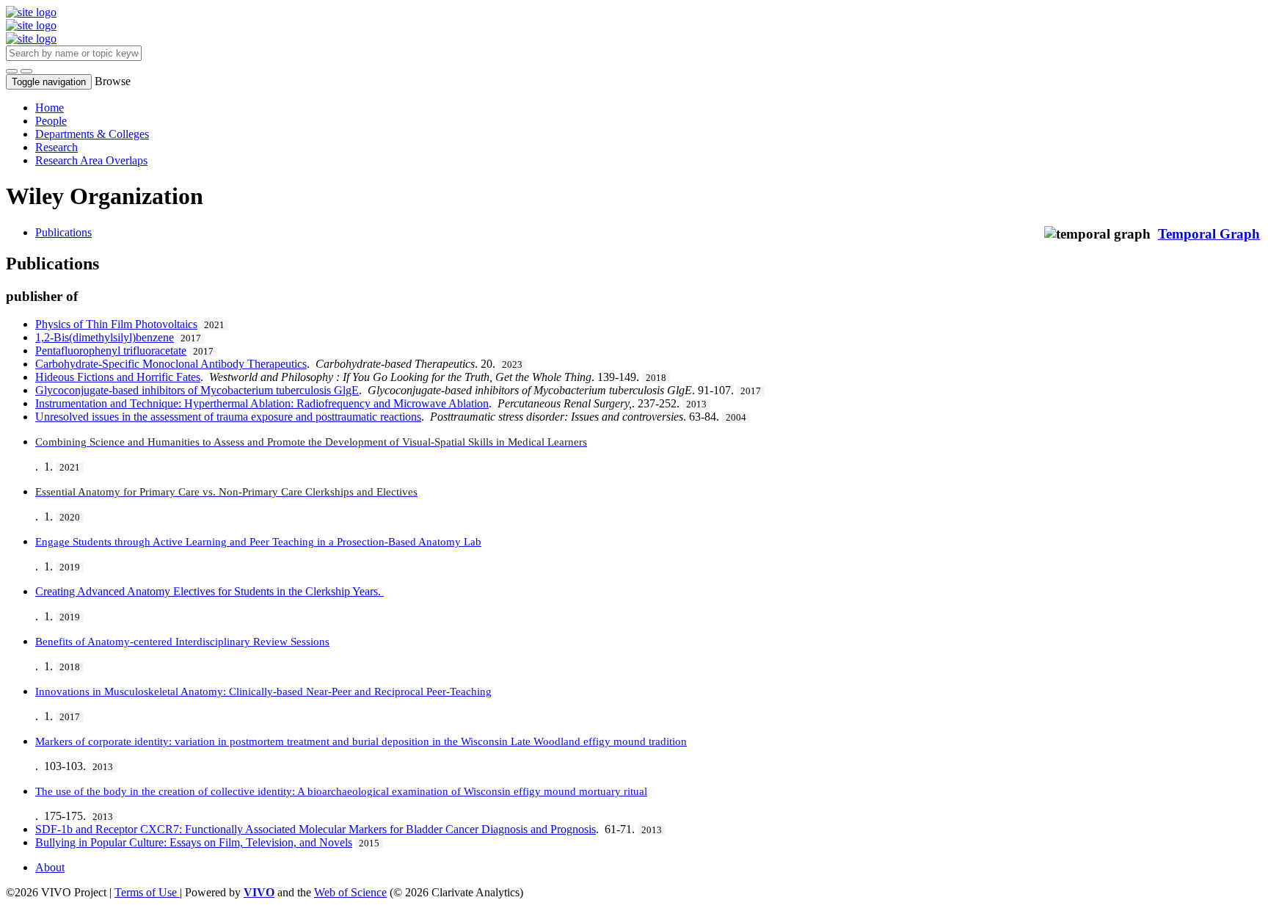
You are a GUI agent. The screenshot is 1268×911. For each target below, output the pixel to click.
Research (56, 147)
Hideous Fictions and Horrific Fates (117, 377)
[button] (12, 71)
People (51, 121)
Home (49, 107)
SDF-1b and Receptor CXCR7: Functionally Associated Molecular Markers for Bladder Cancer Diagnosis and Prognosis (315, 829)
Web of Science (350, 892)
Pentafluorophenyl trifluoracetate (110, 350)
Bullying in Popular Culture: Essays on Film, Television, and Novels (193, 842)
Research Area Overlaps (91, 160)
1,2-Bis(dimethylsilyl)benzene (104, 337)
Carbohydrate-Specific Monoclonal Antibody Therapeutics (171, 363)
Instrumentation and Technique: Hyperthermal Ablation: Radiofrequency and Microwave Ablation (262, 403)
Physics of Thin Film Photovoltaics (116, 324)
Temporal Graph (1209, 234)
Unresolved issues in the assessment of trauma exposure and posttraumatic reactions (228, 416)
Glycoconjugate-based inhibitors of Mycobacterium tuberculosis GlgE (197, 390)
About (50, 867)
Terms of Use (147, 892)
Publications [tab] (63, 232)
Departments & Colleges (92, 134)
